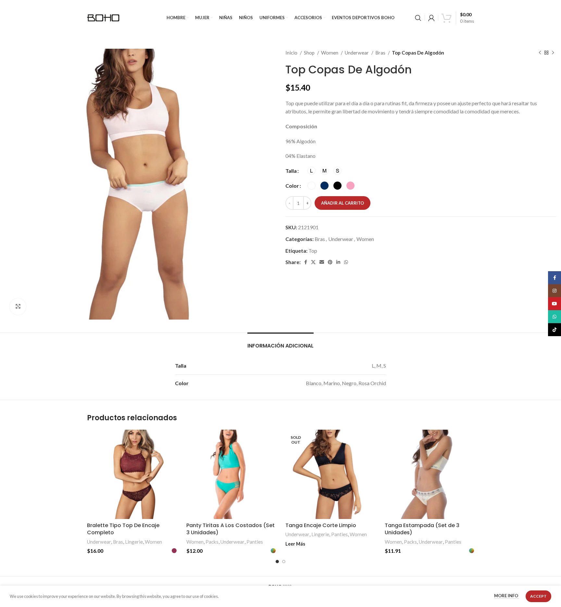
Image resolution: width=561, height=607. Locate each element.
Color (292, 186)
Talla (291, 171)
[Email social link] (322, 262)
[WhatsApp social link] (346, 262)
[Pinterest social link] (330, 262)
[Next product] (553, 52)
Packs (212, 542)
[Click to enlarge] (18, 306)
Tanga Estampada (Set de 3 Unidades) (422, 529)
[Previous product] (540, 52)
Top (312, 250)
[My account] (431, 17)
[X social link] (313, 262)
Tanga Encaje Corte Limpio (320, 525)
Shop (310, 53)
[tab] (280, 342)
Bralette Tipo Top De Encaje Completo (123, 529)
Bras (380, 53)
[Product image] (132, 474)
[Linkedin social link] (338, 262)
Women (330, 53)
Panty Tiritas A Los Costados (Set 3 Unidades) (230, 529)
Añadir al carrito (342, 203)
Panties (254, 542)
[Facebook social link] (305, 262)
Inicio (291, 53)
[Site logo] (103, 17)
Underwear (357, 53)
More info (506, 596)
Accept (538, 596)
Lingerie (134, 542)
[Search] (418, 17)
